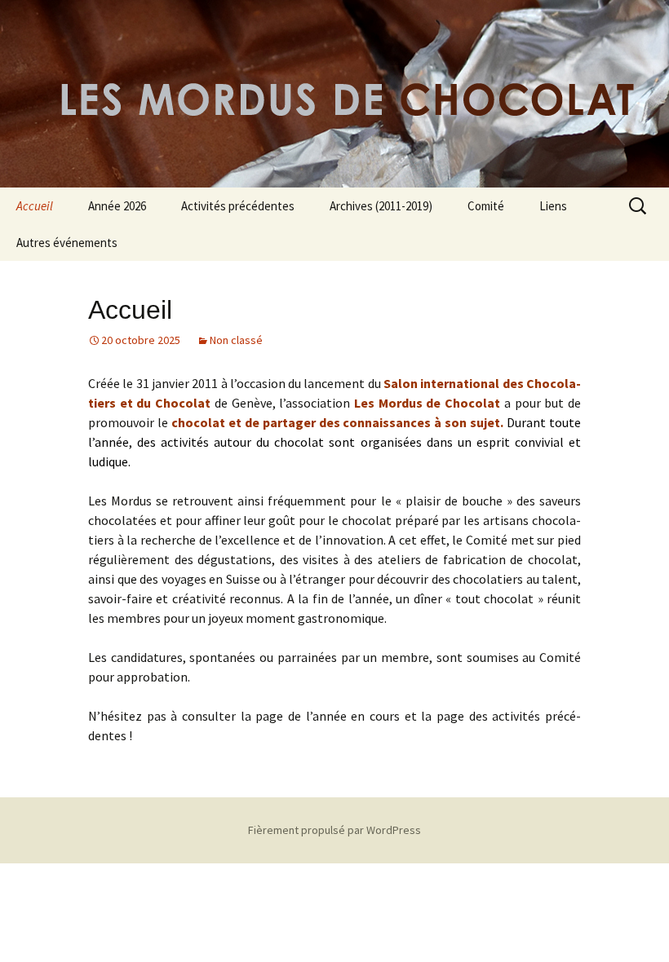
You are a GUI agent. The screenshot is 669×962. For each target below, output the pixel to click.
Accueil (34, 206)
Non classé (236, 340)
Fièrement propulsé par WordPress (334, 830)
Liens (553, 206)
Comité (485, 206)
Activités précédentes (238, 206)
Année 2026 (117, 206)
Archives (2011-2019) (381, 206)
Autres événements (66, 242)
